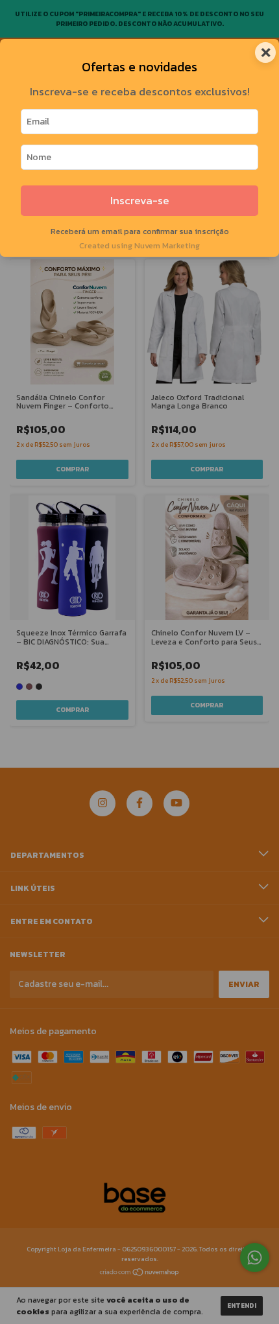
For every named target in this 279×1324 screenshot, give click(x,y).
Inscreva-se (139, 201)
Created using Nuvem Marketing (139, 245)
